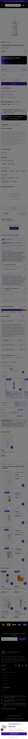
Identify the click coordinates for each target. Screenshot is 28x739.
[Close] (26, 724)
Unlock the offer (14, 733)
